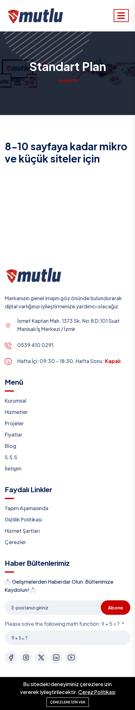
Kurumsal (15, 400)
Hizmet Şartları (22, 530)
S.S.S (11, 457)
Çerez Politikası (96, 692)
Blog (10, 446)
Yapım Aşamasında (26, 508)
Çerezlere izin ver (67, 702)
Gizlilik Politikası (23, 519)
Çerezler (15, 542)
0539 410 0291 (35, 345)
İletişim (13, 468)
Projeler (14, 423)
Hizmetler (16, 412)
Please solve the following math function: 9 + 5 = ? (63, 623)
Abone (115, 607)
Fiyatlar (13, 434)
